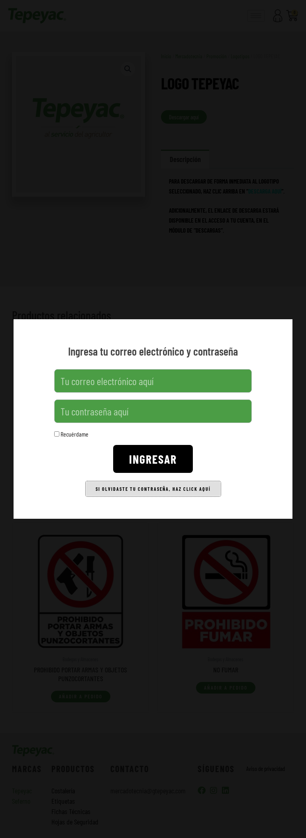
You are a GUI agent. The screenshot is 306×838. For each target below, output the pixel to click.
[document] (153, 419)
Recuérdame (73, 434)
